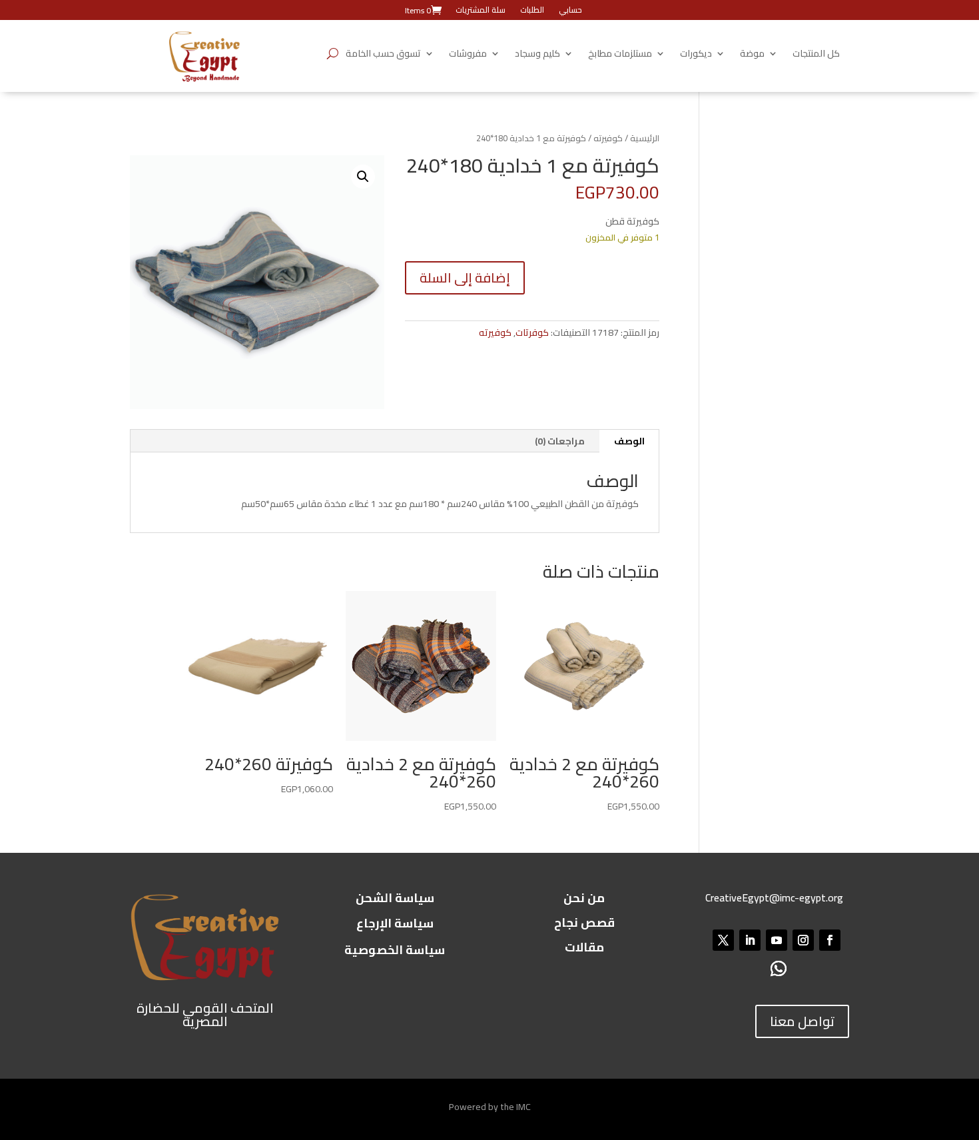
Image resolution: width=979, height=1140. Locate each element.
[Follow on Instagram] (803, 940)
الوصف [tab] (629, 441)
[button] (363, 177)
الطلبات (532, 11)
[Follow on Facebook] (829, 940)
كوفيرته (608, 138)
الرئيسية (644, 138)
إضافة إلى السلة (465, 277)
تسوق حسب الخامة (383, 55)
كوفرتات (532, 332)
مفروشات (468, 55)
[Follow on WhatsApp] (779, 968)
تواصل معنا (802, 1021)
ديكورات (696, 55)
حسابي (570, 11)
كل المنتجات (816, 55)
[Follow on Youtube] (776, 940)
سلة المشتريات (480, 11)
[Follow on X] (723, 940)
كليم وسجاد (537, 55)
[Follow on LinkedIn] (750, 940)
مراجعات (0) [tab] (560, 441)
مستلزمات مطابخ (620, 55)
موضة (752, 55)
